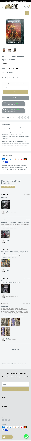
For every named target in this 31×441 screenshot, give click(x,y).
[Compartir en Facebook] (19, 117)
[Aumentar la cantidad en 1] (17, 77)
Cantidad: (4, 77)
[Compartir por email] (28, 117)
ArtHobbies (4, 63)
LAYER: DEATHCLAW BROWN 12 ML (10, 257)
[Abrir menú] (2, 6)
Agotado (15, 97)
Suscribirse (16, 389)
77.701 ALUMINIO (7, 198)
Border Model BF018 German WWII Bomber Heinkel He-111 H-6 (14, 316)
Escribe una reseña (8, 186)
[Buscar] (27, 13)
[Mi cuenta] (25, 7)
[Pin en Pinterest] (22, 117)
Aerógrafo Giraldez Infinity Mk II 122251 (10, 228)
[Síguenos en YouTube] (9, 420)
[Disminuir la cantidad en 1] (9, 77)
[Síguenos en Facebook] (3, 420)
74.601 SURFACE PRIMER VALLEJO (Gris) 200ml (12, 282)
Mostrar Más (15, 349)
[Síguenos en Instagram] (6, 420)
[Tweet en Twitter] (25, 117)
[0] (28, 7)
